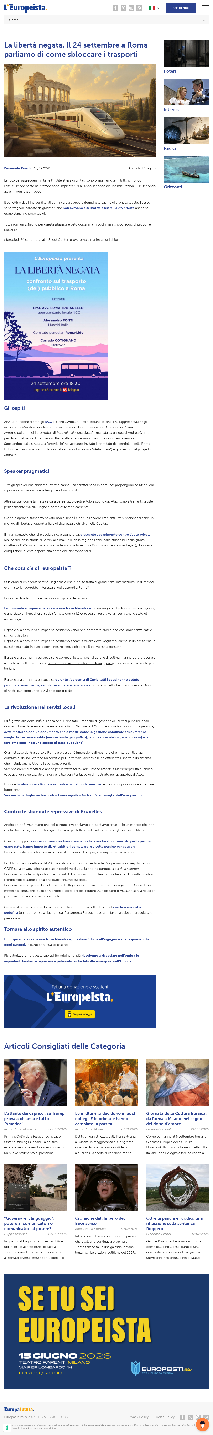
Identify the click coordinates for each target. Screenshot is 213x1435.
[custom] (115, 8)
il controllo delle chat (96, 907)
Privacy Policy (138, 1417)
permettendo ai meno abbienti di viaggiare (80, 663)
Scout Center (58, 240)
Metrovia (10, 455)
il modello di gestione (94, 721)
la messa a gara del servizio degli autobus (63, 501)
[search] (204, 19)
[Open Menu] (205, 8)
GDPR (8, 869)
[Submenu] (154, 8)
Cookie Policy (164, 1417)
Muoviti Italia (66, 433)
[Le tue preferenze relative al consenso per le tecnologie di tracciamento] (7, 1428)
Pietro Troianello (91, 422)
